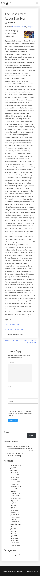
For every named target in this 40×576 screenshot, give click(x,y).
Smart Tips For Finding (14, 456)
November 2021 (15, 519)
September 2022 (16, 498)
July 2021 (13, 529)
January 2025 (15, 477)
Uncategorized (15, 555)
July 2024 (13, 491)
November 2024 (15, 482)
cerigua (30, 27)
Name (10, 386)
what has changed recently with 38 (18, 446)
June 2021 (14, 531)
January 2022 (15, 515)
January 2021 (15, 540)
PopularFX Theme (32, 571)
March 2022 (14, 510)
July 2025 (13, 468)
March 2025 (14, 472)
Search (6, 432)
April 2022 (14, 507)
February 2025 (15, 475)
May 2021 (13, 533)
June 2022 (14, 505)
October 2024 (15, 484)
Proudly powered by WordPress (13, 571)
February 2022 (15, 512)
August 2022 (14, 500)
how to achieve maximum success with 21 (20, 451)
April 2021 (14, 536)
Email (10, 394)
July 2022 (13, 503)
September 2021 (16, 524)
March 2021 (14, 538)
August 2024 (14, 489)
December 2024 (15, 479)
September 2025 (16, 465)
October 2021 (15, 522)
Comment (12, 362)
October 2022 (15, 496)
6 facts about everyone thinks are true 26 (19, 448)
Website (10, 402)
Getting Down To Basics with (15, 453)
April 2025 (14, 470)
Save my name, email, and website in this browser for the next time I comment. (20, 414)
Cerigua (6, 3)
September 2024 (16, 486)
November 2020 (15, 545)
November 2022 (15, 493)
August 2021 (14, 526)
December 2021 (15, 517)
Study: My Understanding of (15, 329)
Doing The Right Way (12, 324)
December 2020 (15, 543)
